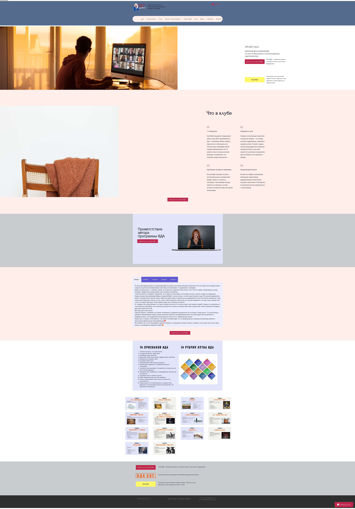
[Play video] (196, 237)
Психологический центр (156, 7)
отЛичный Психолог (155, 5)
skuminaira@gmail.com (209, 498)
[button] (142, 19)
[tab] (136, 279)
